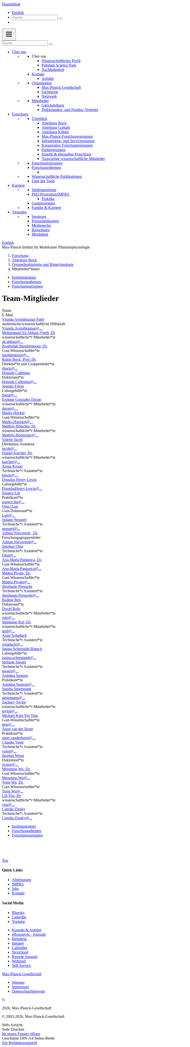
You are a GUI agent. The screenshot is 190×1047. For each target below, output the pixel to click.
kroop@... (10, 475)
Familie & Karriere (46, 207)
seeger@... (10, 671)
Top (5, 860)
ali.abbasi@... (12, 342)
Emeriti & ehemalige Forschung (66, 154)
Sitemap (18, 982)
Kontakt (38, 74)
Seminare (39, 216)
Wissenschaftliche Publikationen (57, 176)
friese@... (9, 395)
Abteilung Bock (54, 123)
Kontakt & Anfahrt (26, 930)
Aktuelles (19, 212)
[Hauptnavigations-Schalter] (9, 34)
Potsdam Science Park (59, 65)
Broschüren (41, 230)
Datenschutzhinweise (28, 991)
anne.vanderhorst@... (18, 738)
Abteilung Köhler (55, 132)
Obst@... (9, 555)
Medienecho (41, 225)
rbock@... (10, 368)
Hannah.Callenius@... (19, 382)
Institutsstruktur (24, 277)
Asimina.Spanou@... (18, 684)
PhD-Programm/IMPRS (50, 194)
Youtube (18, 921)
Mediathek (40, 234)
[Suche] (61, 18)
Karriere (18, 185)
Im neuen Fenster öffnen (21, 1034)
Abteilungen (21, 880)
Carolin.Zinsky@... (17, 818)
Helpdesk (19, 939)
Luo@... (8, 515)
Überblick (39, 118)
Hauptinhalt (11, 4)
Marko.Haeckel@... (17, 422)
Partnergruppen (54, 150)
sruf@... (8, 631)
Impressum (20, 987)
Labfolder (19, 948)
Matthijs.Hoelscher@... (20, 435)
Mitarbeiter (40, 101)
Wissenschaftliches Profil (61, 61)
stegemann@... (13, 698)
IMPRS (18, 884)
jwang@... (10, 764)
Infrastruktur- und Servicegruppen (68, 141)
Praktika (48, 199)
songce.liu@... (13, 502)
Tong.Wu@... (12, 791)
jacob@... (9, 448)
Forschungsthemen (46, 167)
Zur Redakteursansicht (19, 1043)
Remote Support (24, 957)
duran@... (10, 408)
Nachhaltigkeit (53, 70)
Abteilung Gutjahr (56, 127)
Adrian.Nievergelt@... (19, 542)
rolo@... (8, 617)
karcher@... (11, 462)
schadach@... (12, 644)
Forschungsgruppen (47, 163)
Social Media (13, 903)
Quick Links (12, 870)
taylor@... (10, 711)
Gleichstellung (53, 105)
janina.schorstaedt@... (19, 658)
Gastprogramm (43, 203)
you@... (8, 804)
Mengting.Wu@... (16, 778)
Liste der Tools (43, 181)
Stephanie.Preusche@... (20, 595)
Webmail (19, 961)
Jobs (15, 889)
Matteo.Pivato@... (16, 582)
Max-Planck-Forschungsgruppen (67, 136)
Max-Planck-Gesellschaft (61, 87)
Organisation (42, 83)
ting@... (8, 724)
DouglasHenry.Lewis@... (22, 488)
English (18, 12)
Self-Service (21, 965)
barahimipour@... (15, 355)
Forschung (20, 114)
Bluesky (18, 912)
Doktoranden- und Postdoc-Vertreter (70, 110)
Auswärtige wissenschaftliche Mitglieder (73, 159)
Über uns (19, 52)
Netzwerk (49, 96)
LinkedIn (19, 917)
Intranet (18, 943)
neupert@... (11, 528)
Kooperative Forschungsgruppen (67, 145)
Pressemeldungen (45, 221)
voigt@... (9, 751)
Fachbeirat (50, 92)
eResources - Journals (29, 934)
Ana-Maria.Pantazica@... (22, 569)
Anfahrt (48, 78)
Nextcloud (20, 952)
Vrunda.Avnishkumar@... (22, 328)
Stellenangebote (44, 190)
